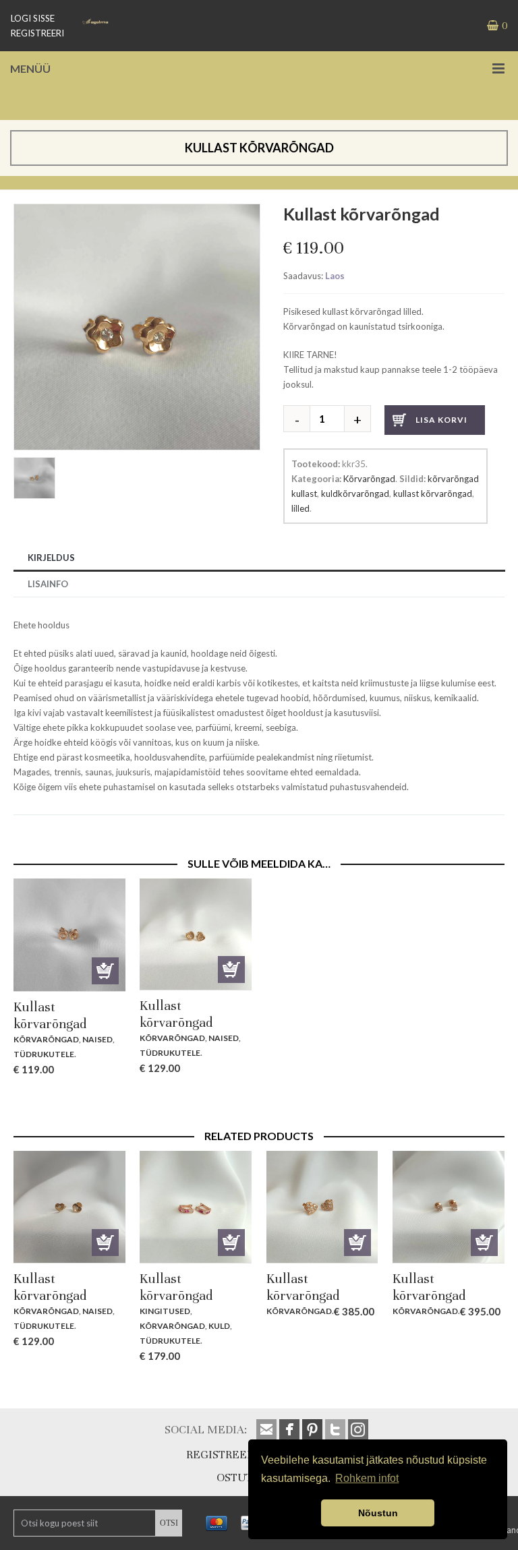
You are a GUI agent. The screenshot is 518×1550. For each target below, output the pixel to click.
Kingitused (165, 1311)
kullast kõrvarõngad (432, 493)
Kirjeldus (51, 557)
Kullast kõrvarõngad (49, 1015)
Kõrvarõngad (369, 478)
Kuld (219, 1326)
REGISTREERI (37, 33)
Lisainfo (48, 583)
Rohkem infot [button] (367, 1478)
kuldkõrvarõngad (355, 493)
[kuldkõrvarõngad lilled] (136, 211)
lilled (300, 508)
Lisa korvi (441, 420)
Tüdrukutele (43, 1054)
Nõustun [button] (378, 1513)
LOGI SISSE (33, 18)
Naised (97, 1039)
